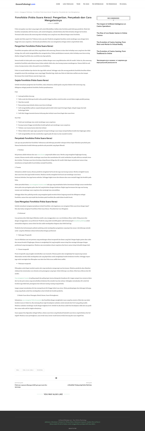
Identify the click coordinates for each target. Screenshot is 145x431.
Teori (78, 4)
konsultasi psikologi (80, 221)
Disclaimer (54, 422)
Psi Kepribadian (97, 4)
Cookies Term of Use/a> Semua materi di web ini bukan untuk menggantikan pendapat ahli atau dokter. (75, 423)
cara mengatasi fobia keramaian (32, 300)
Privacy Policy (70, 422)
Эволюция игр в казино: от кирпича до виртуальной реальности (112, 61)
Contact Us (61, 422)
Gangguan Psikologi (26, 12)
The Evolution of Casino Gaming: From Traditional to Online (111, 52)
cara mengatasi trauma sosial (38, 184)
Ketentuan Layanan (80, 422)
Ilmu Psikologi (68, 4)
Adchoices (48, 422)
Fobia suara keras (28, 370)
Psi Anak (86, 4)
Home (58, 4)
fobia (17, 370)
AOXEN (56, 23)
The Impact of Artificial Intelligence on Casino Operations (111, 25)
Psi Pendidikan (111, 4)
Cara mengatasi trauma (22, 278)
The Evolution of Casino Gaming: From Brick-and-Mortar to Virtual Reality (111, 43)
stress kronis (41, 154)
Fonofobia (40, 370)
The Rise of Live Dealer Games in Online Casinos (112, 34)
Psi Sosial (123, 4)
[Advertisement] (53, 342)
